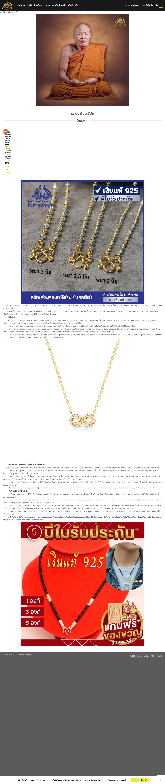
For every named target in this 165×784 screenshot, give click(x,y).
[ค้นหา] (127, 5)
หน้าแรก (21, 5)
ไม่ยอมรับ (144, 780)
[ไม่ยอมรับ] (160, 781)
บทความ (50, 5)
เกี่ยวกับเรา (38, 5)
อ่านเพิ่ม (7, 149)
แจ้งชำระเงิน (73, 5)
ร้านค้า (29, 5)
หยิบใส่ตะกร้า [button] (7, 169)
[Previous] (4, 151)
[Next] (10, 151)
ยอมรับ (135, 780)
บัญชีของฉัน (60, 5)
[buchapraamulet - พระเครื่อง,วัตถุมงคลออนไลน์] (7, 5)
